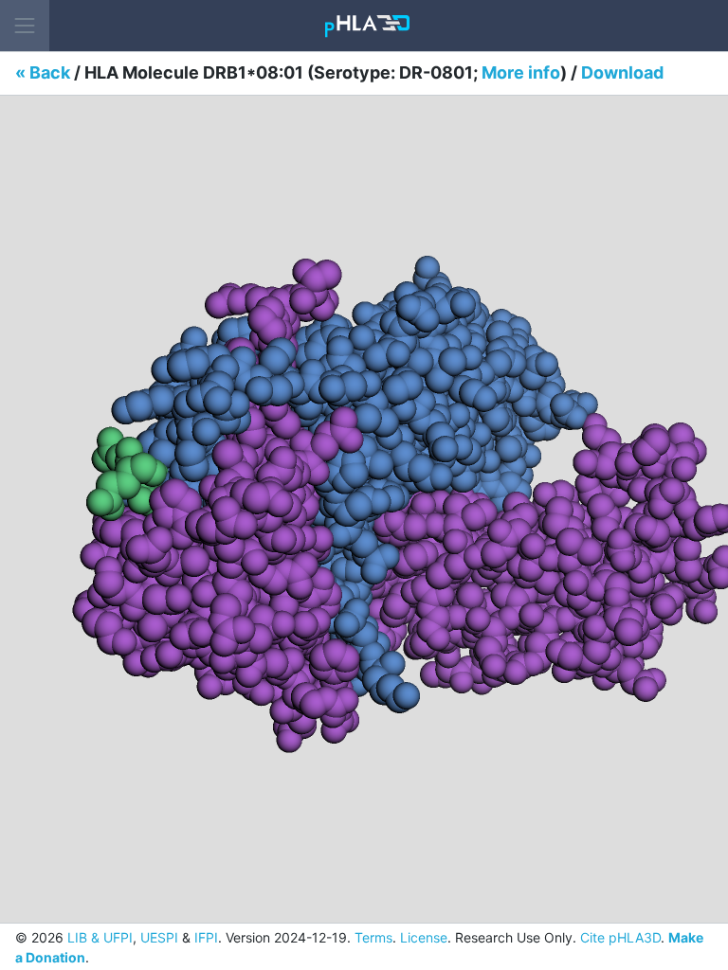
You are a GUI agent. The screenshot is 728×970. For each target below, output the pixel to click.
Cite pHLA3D (620, 937)
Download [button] (622, 72)
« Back (42, 72)
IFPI (206, 937)
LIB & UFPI (100, 937)
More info (521, 72)
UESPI (159, 937)
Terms (373, 937)
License (423, 937)
